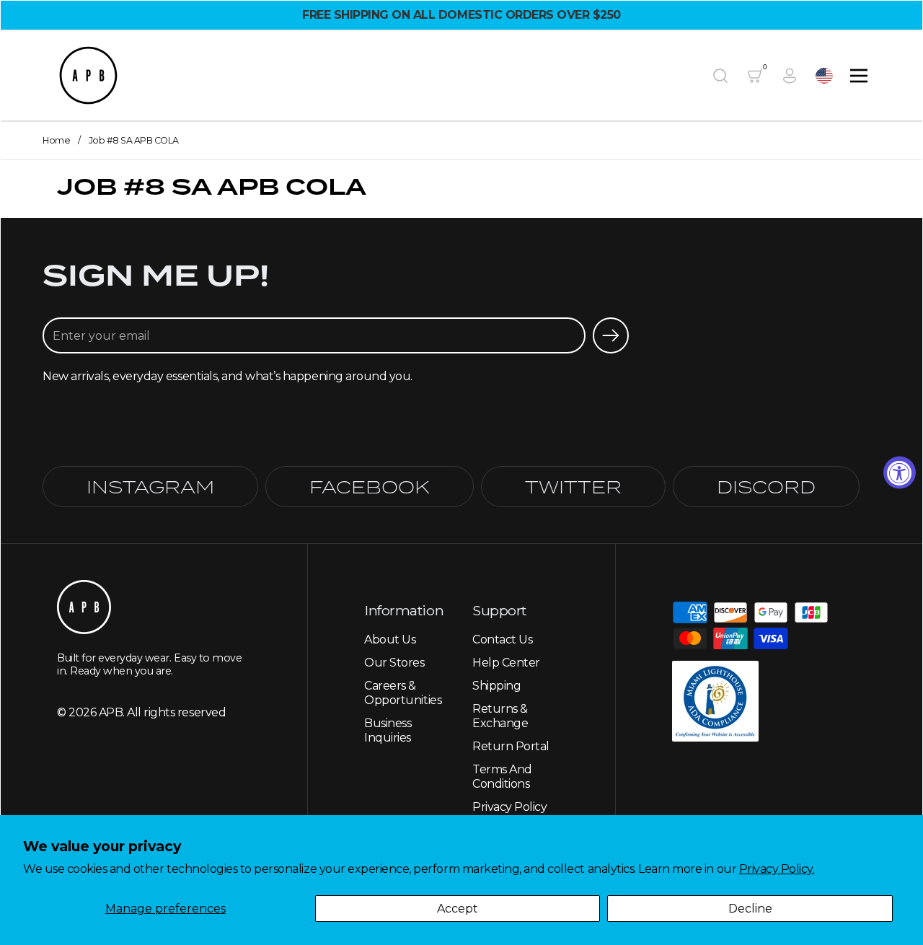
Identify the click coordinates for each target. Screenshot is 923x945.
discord (766, 486)
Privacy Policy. (777, 869)
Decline (750, 908)
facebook (369, 486)
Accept (457, 908)
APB (111, 712)
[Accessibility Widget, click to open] (899, 473)
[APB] (88, 75)
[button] (720, 76)
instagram (150, 486)
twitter (573, 486)
